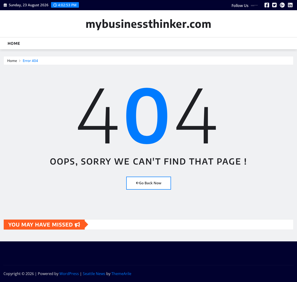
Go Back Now (150, 183)
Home (14, 43)
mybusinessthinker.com (148, 23)
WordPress (69, 273)
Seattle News (94, 273)
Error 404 (30, 60)
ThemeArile (121, 273)
